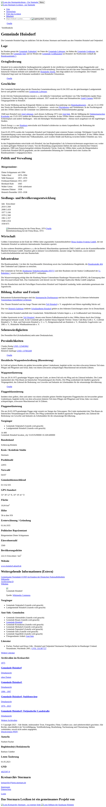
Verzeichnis (11, 11)
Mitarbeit (10, 16)
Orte (8, 9)
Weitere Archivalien (9, 720)
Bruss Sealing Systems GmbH (83, 242)
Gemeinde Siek (19, 54)
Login (3, 794)
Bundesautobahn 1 (8, 56)
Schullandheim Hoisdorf (41, 309)
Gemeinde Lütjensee (56, 51)
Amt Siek (66, 114)
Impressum (5, 787)
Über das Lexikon (13, 14)
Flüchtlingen (64, 107)
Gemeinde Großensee (86, 51)
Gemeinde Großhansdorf (52, 54)
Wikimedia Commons (21, 595)
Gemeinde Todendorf (27, 51)
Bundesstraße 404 (95, 264)
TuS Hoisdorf (51, 304)
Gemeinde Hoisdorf (14, 622)
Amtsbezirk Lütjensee (38, 91)
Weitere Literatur (8, 653)
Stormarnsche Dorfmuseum (47, 297)
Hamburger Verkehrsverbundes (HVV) (39, 271)
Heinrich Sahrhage (16, 309)
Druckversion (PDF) (9, 732)
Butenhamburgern (78, 105)
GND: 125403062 (20, 346)
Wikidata (4, 584)
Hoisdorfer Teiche (47, 72)
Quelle (9, 23)
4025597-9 (5, 772)
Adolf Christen (87, 98)
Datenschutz (6, 789)
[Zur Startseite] (20, 2)
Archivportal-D (7, 582)
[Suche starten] (44, 18)
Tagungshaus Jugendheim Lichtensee (16, 300)
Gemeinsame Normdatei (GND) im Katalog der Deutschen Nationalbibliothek (33, 577)
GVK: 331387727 (38, 648)
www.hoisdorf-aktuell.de (11, 566)
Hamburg (23, 125)
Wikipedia (5, 579)
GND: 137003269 (24, 351)
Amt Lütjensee (27, 114)
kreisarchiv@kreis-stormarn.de (13, 783)
